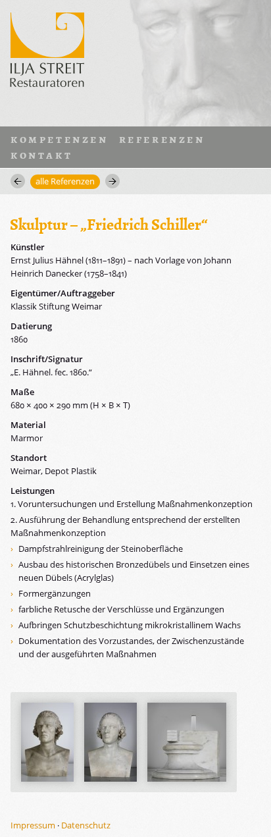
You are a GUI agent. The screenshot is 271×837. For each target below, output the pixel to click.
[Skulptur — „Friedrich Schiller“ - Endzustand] (110, 742)
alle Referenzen (65, 181)
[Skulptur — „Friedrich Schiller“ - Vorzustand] (47, 742)
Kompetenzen (60, 139)
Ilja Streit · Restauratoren (47, 47)
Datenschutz (86, 825)
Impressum (33, 825)
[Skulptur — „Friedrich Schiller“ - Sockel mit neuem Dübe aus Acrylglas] (186, 742)
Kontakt (41, 155)
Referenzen (162, 139)
